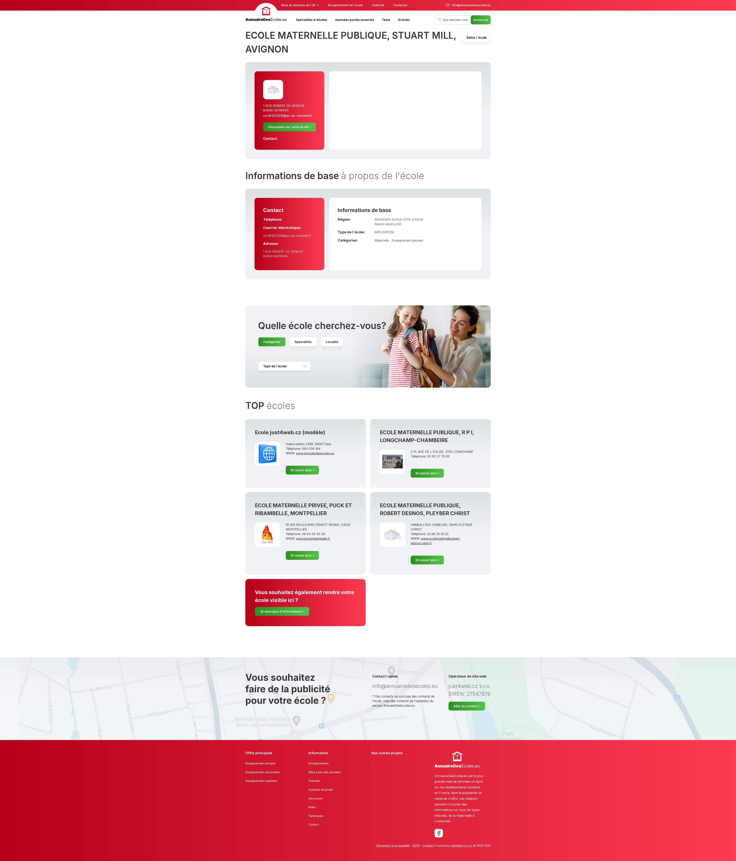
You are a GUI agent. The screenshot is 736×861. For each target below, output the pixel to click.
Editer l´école (477, 37)
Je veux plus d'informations (281, 611)
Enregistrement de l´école (345, 5)
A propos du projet (320, 789)
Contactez (400, 5)
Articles (404, 20)
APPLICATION (384, 232)
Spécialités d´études (311, 20)
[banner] (266, 13)
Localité (332, 342)
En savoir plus (301, 470)
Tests (386, 20)
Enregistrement (318, 763)
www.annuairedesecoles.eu (315, 453)
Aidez (312, 807)
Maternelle (382, 240)
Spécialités (303, 342)
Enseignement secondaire (262, 772)
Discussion (315, 798)
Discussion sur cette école (288, 127)
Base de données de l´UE (298, 5)
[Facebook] (439, 833)
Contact (313, 824)
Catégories (271, 342)
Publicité (378, 5)
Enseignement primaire (407, 240)
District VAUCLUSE (388, 224)
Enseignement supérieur (261, 781)
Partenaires (315, 816)
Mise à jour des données (324, 772)
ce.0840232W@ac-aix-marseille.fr (288, 116)
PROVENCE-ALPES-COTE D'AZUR (399, 219)
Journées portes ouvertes (354, 20)
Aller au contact (465, 706)
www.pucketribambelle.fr (313, 538)
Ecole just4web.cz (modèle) (290, 432)
